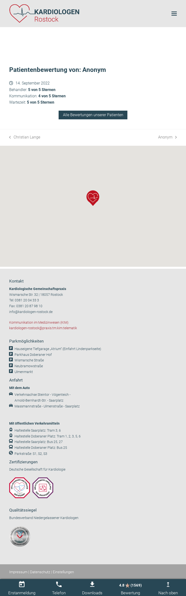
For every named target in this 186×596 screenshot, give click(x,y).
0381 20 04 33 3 (27, 300)
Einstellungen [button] (63, 572)
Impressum (18, 572)
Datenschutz (40, 572)
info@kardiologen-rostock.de (31, 312)
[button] (174, 13)
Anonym (165, 137)
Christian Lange (24, 137)
